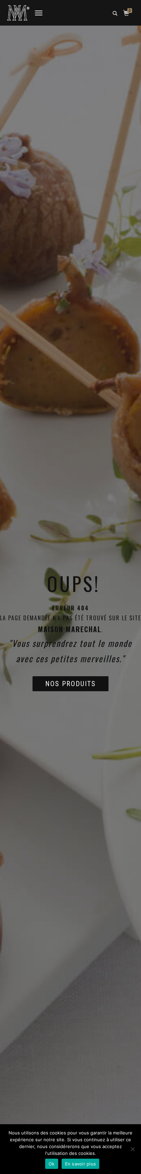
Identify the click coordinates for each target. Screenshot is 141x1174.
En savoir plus (80, 1163)
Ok (52, 1163)
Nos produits (70, 684)
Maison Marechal (69, 629)
